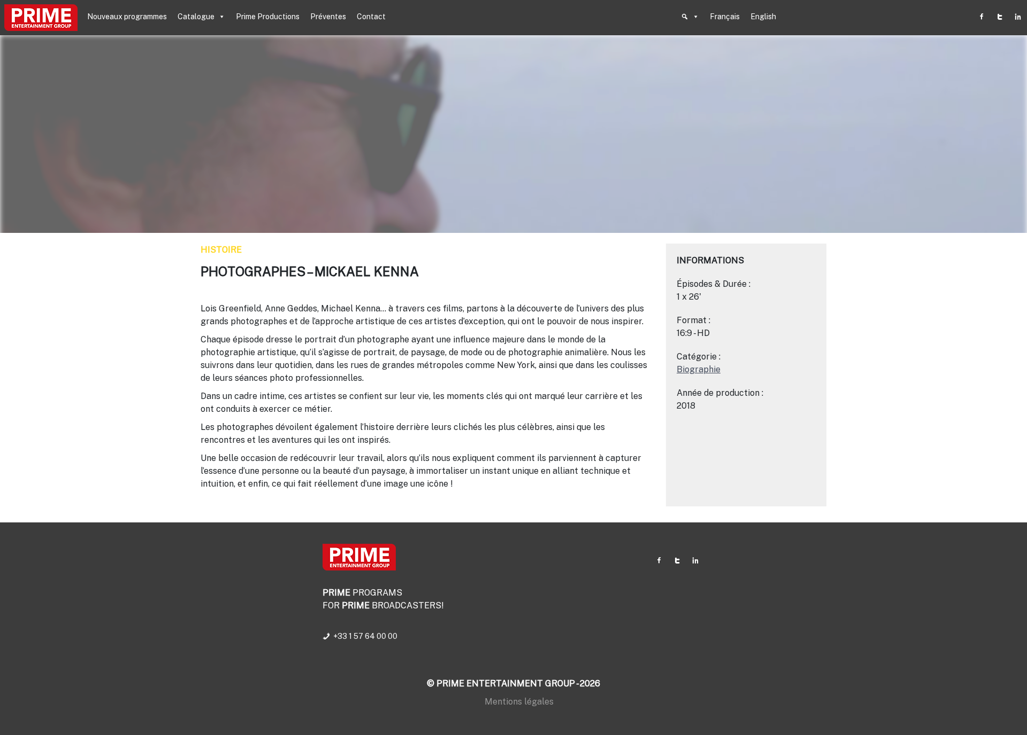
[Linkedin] (1018, 16)
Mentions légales (519, 702)
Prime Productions (268, 16)
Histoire (221, 250)
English (763, 16)
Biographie (699, 369)
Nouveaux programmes (127, 16)
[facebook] (981, 16)
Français (725, 16)
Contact (371, 16)
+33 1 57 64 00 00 (365, 636)
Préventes (328, 16)
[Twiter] (1000, 16)
